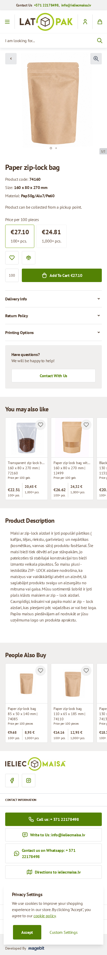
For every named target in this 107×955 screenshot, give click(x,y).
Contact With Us (53, 375)
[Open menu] (7, 21)
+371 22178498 (46, 5)
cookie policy (45, 915)
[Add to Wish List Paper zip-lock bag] (40, 670)
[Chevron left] (11, 58)
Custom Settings (63, 932)
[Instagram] (28, 780)
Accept (27, 932)
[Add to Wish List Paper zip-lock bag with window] (86, 424)
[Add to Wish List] (12, 257)
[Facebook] (12, 780)
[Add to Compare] (28, 257)
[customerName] (85, 21)
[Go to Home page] (46, 21)
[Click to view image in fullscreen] (96, 58)
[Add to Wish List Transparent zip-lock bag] (40, 424)
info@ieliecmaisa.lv (76, 5)
